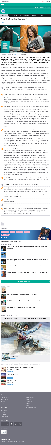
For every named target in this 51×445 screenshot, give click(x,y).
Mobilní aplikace (5, 416)
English (22, 441)
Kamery (48, 7)
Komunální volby (5, 399)
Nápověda (28, 399)
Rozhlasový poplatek (31, 407)
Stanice (3, 401)
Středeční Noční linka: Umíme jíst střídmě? (19, 288)
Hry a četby (4, 232)
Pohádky (19, 232)
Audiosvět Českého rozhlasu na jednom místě (11, 241)
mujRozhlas (4, 228)
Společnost (4, 15)
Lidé (38, 15)
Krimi (12, 232)
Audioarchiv (43, 7)
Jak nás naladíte (30, 397)
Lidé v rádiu (29, 401)
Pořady (18, 15)
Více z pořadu (5, 286)
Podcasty (3, 414)
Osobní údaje (9, 441)
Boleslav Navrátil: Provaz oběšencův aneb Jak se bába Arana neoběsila (26, 253)
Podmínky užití (16, 441)
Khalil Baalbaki (17, 54)
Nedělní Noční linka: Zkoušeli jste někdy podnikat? (21, 307)
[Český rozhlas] (5, 1)
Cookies (3, 441)
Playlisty (33, 15)
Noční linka (3, 22)
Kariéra (27, 403)
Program (36, 7)
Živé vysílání (5, 234)
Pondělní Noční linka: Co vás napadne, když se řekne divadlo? (24, 300)
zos (5, 219)
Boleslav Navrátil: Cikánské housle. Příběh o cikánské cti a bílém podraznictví (28, 272)
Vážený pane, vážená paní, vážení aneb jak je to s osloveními (24, 265)
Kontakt (28, 405)
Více (43, 15)
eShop (2, 403)
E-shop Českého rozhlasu (9, 315)
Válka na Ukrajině (5, 397)
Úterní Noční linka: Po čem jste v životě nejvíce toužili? (22, 294)
